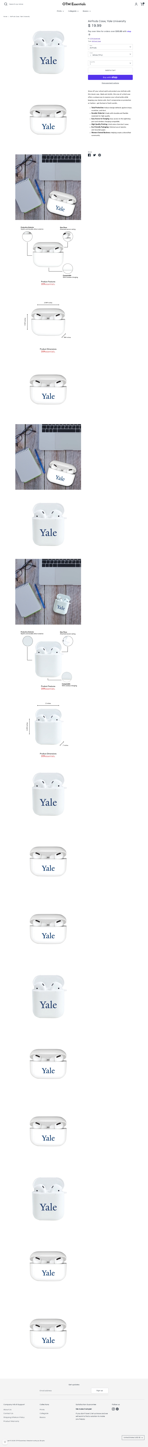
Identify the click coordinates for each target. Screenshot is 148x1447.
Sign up (99, 1390)
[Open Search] (5, 4)
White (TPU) (97, 55)
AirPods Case (96, 41)
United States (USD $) (132, 1437)
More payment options (110, 83)
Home (5, 16)
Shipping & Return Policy (14, 1417)
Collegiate (72, 11)
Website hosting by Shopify (35, 1440)
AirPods (93, 48)
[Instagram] (113, 1409)
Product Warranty (11, 1421)
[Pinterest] (117, 1409)
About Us (7, 1410)
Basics (86, 11)
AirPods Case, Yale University (20, 16)
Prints (59, 11)
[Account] (136, 4)
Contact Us (8, 1413)
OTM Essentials (95, 38)
